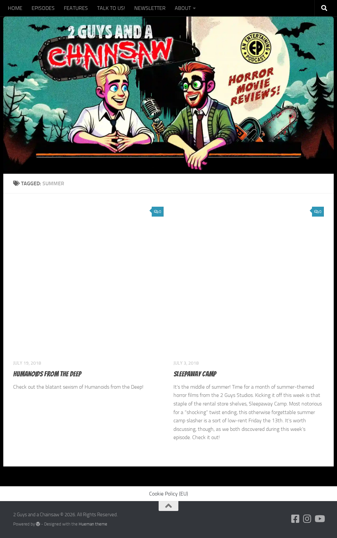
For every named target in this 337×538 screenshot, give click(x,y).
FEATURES (76, 8)
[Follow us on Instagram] (307, 518)
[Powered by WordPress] (38, 524)
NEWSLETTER (150, 8)
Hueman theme (93, 524)
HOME (15, 8)
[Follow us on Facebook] (295, 518)
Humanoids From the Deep (47, 374)
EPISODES (43, 8)
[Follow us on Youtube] (319, 518)
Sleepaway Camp (194, 374)
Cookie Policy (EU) (168, 494)
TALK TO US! (111, 8)
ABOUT (183, 8)
